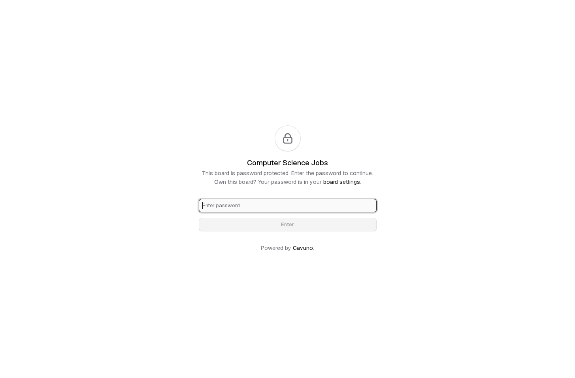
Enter (287, 224)
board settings (341, 181)
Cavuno (303, 247)
